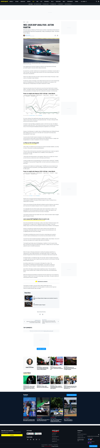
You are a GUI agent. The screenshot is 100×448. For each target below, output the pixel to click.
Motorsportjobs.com (55, 436)
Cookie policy (50, 444)
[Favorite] (55, 35)
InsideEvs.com (54, 433)
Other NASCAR (70, 1)
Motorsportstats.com (55, 439)
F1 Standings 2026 (53, 4)
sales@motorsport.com (81, 437)
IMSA (37, 1)
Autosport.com (54, 438)
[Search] (96, 1)
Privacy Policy (55, 444)
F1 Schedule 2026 (45, 4)
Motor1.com (54, 434)
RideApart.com (54, 441)
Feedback (79, 432)
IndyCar (28, 1)
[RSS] (39, 439)
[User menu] (99, 1)
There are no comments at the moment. (41, 330)
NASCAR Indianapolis (68, 4)
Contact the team (80, 435)
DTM (41, 1)
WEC (33, 1)
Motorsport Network (48, 446)
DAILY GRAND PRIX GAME (37, 4)
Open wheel (46, 1)
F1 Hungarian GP (60, 4)
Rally (52, 1)
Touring (76, 1)
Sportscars (58, 1)
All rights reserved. (55, 446)
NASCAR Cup (23, 1)
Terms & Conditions (44, 444)
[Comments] (57, 35)
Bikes (64, 1)
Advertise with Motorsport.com (82, 434)
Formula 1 (11, 1)
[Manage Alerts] (43, 314)
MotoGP (16, 1)
